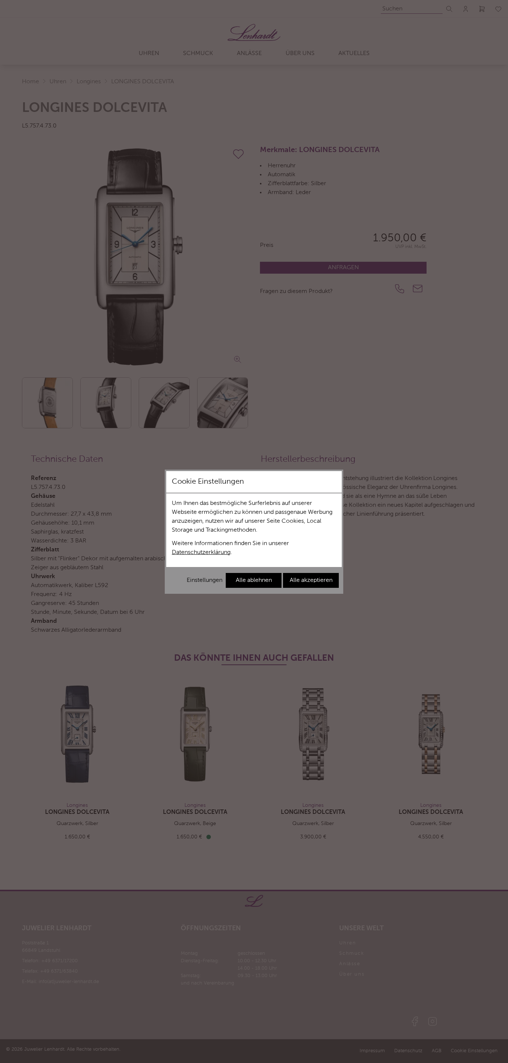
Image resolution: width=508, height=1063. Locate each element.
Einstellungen (204, 580)
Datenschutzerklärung (201, 552)
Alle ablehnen (254, 580)
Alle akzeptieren (311, 580)
